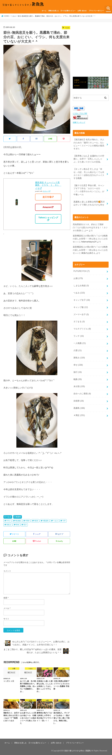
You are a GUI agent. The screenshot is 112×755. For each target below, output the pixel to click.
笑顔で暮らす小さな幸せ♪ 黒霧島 (77, 751)
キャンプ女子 (81, 300)
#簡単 (27, 521)
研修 (17, 525)
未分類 (79, 386)
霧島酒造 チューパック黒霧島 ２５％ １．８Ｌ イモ (48, 185)
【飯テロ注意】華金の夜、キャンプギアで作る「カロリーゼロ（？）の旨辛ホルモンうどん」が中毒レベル (88, 190)
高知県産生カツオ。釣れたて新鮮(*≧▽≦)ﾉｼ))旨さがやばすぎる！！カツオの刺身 (90, 227)
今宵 (64, 521)
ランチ (78, 336)
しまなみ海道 (81, 286)
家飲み (8, 525)
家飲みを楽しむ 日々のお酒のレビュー (62, 10)
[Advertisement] (91, 51)
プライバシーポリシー (96, 10)
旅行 (77, 372)
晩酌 (77, 379)
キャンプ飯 (80, 307)
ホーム (44, 10)
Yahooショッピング (48, 217)
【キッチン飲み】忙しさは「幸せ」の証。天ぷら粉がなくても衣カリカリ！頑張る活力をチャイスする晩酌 (88, 173)
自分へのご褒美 (82, 394)
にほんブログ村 (80, 113)
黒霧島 (18, 517)
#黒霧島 (46, 521)
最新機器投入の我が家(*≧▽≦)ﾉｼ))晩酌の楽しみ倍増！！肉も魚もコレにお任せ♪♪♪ (90, 239)
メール (6, 608)
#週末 (36, 521)
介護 (77, 350)
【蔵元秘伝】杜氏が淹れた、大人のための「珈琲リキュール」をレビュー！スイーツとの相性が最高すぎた (88, 144)
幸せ (78, 365)
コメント (7, 571)
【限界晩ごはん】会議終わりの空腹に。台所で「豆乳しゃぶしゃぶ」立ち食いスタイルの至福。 (88, 159)
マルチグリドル (82, 329)
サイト (6, 619)
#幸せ (8, 521)
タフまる (79, 321)
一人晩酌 (79, 343)
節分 (25, 525)
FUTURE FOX (81, 271)
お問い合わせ (82, 10)
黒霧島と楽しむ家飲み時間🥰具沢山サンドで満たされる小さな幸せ (89, 203)
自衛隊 (78, 401)
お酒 (78, 278)
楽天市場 (47, 197)
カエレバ (46, 191)
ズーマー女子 (81, 314)
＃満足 (79, 415)
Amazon (47, 207)
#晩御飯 (18, 521)
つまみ (8, 517)
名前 (5, 598)
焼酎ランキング (79, 122)
